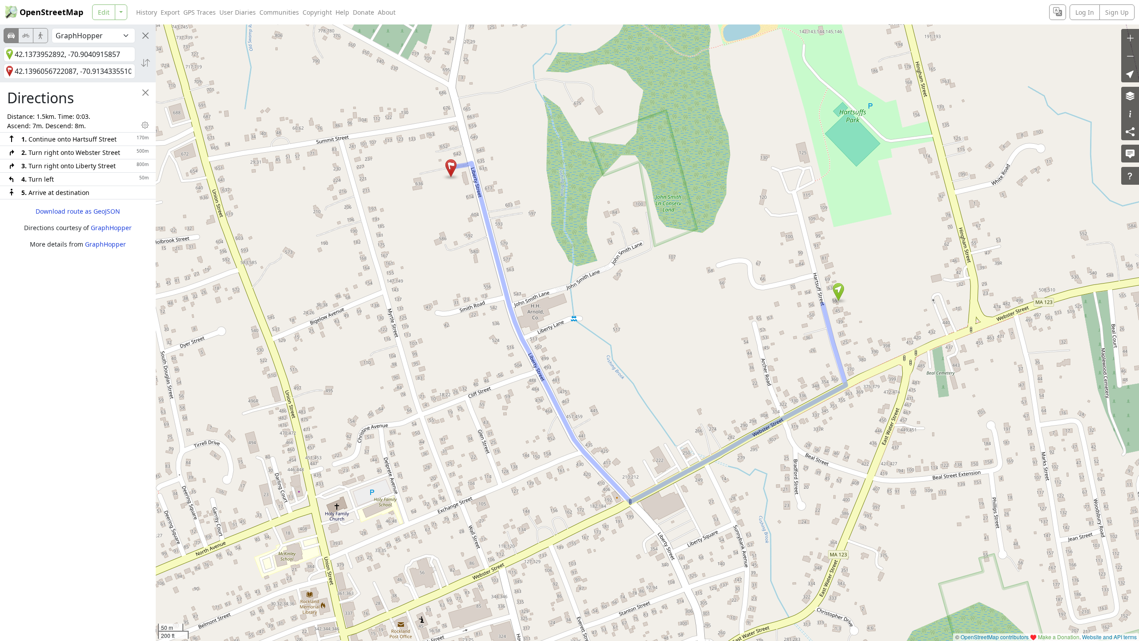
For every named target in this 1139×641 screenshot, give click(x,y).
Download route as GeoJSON (78, 211)
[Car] (11, 35)
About (387, 12)
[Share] (1130, 131)
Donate (363, 12)
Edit (103, 12)
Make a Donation (1058, 637)
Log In (1084, 12)
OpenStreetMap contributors (995, 637)
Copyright (317, 12)
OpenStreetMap (51, 12)
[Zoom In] (1130, 38)
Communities (279, 12)
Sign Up (1117, 12)
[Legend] (1130, 113)
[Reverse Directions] (145, 62)
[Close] (145, 35)
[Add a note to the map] (1130, 153)
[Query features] (1130, 176)
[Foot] (40, 35)
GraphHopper (111, 227)
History (146, 12)
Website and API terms (1109, 637)
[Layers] (1130, 96)
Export (170, 12)
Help (342, 12)
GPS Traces (199, 12)
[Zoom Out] (1130, 56)
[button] (838, 292)
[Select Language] (1057, 12)
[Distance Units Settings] (145, 125)
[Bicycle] (25, 35)
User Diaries (237, 12)
